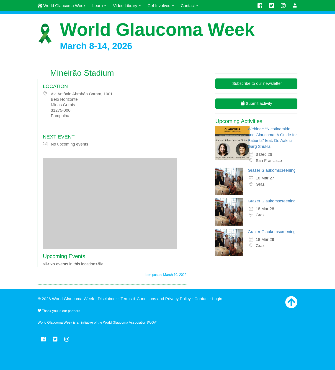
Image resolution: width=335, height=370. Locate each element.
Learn (98, 5)
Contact (188, 5)
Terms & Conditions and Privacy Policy (156, 299)
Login (217, 299)
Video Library (125, 5)
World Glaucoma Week (63, 5)
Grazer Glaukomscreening (272, 170)
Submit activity (258, 103)
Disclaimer (107, 299)
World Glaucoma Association (124, 322)
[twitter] (271, 5)
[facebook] (260, 5)
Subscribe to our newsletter (256, 83)
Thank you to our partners (60, 311)
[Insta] (283, 5)
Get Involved (159, 5)
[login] (295, 5)
